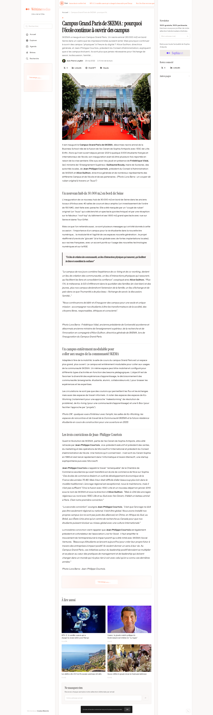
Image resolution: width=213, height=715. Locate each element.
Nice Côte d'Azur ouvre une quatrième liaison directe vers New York (146, 3)
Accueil (65, 12)
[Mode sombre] (188, 711)
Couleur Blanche (43, 711)
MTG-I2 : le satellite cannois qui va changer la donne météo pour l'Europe (102, 3)
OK (127, 709)
